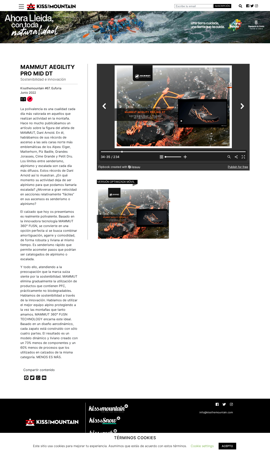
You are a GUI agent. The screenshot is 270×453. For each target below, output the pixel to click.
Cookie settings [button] (202, 446)
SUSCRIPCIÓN (222, 6)
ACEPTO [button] (227, 446)
